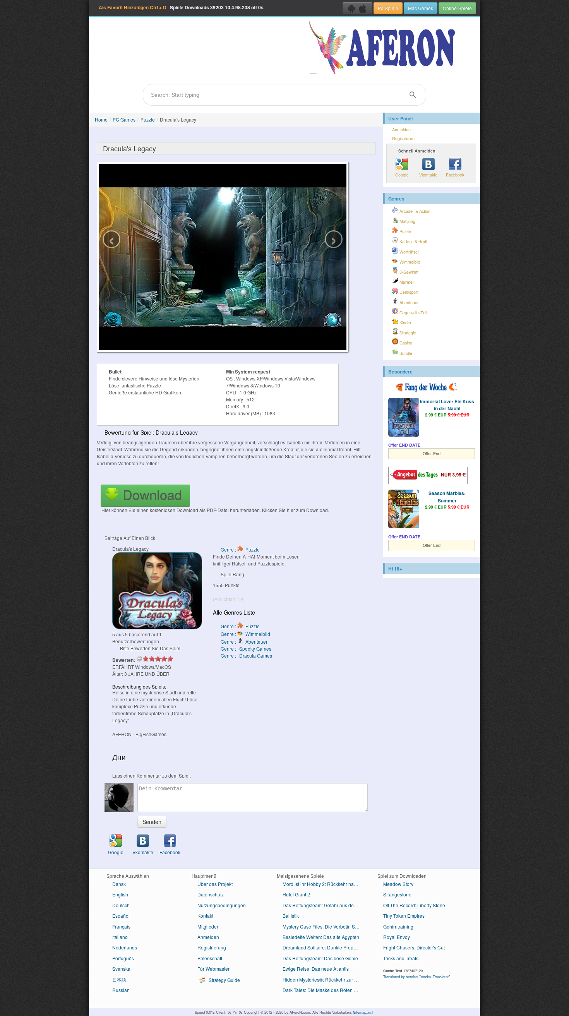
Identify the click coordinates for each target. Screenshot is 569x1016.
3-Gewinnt (408, 272)
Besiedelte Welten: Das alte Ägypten (321, 937)
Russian (121, 990)
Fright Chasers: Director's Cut (414, 947)
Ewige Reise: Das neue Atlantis (316, 968)
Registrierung (211, 947)
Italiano (120, 937)
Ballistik (291, 915)
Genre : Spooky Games (246, 648)
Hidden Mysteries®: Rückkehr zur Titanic (324, 979)
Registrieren (403, 138)
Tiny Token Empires (404, 915)
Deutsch (121, 905)
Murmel (405, 282)
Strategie (407, 333)
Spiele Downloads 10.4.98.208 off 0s (181, 7)
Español (121, 915)
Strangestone (397, 894)
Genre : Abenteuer (244, 641)
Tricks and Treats (400, 958)
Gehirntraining (398, 926)
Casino (405, 343)
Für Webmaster (213, 968)
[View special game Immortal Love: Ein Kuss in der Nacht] (403, 418)
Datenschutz (210, 894)
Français (121, 926)
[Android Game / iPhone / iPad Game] (357, 8)
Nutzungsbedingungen (221, 905)
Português (123, 958)
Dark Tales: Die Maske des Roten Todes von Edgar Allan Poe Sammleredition (324, 990)
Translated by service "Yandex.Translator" (416, 976)
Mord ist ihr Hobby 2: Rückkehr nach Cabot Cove (324, 884)
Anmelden (401, 129)
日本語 (119, 979)
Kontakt (205, 915)
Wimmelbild (409, 262)
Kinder (404, 323)
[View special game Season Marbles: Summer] (403, 510)
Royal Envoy (396, 937)
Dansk (119, 884)
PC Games (124, 119)
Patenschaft (209, 958)
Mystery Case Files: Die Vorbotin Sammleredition (324, 926)
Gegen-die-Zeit (412, 312)
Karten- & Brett (412, 241)
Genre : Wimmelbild (245, 634)
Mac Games (420, 8)
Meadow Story (398, 884)
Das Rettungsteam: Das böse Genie (320, 958)
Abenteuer (408, 302)
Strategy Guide (223, 980)
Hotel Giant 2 (296, 894)
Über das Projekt (215, 884)
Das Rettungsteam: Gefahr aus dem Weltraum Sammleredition (324, 905)
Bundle (405, 353)
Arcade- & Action (414, 211)
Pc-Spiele (388, 8)
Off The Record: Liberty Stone (414, 905)
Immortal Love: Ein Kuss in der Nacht (447, 405)
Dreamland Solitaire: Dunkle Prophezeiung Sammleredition (324, 947)
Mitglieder (207, 926)
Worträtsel (408, 252)
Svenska (121, 968)
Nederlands (124, 947)
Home (101, 119)
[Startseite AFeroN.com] (384, 48)
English (120, 894)
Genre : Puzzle (240, 549)
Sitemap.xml (363, 1012)
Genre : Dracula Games (246, 655)
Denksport (408, 292)
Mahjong (406, 221)
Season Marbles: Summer (447, 497)
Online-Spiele (457, 8)
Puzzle (148, 119)
